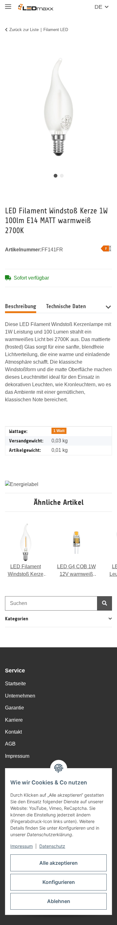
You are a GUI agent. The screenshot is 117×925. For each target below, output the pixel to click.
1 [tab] (55, 176)
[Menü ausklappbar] (8, 4)
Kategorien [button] (16, 619)
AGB (10, 743)
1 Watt (59, 431)
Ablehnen (58, 901)
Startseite (15, 683)
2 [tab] (62, 176)
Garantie (14, 707)
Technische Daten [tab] (66, 306)
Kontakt (13, 732)
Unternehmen (20, 695)
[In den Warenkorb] (10, 49)
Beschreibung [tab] (20, 306)
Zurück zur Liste (24, 29)
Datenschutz (52, 846)
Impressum (21, 846)
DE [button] (98, 7)
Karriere (14, 720)
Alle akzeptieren (58, 863)
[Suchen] (104, 603)
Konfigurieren (58, 882)
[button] (108, 306)
